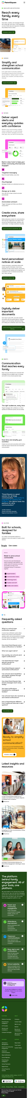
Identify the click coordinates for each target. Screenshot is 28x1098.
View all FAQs (6, 711)
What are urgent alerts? (10, 651)
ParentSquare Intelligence (5, 1022)
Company (17, 1019)
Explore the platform (8, 82)
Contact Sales (18, 1021)
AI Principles (5, 1026)
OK (3, 1095)
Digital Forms (5, 1066)
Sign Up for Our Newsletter (18, 1034)
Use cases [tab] (13, 545)
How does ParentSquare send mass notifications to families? (12, 646)
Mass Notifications (6, 1055)
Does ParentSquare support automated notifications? (11, 669)
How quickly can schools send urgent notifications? (12, 655)
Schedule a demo (7, 32)
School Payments (6, 1064)
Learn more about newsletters (10, 228)
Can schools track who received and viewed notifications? (12, 696)
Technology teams (11, 579)
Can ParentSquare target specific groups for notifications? (10, 662)
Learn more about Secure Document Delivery (12, 328)
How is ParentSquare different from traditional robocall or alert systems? (12, 703)
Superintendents (11, 573)
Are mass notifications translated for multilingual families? (10, 690)
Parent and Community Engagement (7, 1047)
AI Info (3, 1087)
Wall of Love (18, 1024)
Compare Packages (6, 1032)
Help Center (17, 1043)
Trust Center (18, 1045)
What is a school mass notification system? (9, 629)
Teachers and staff (12, 582)
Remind (16, 1026)
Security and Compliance (5, 1029)
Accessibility (21, 1087)
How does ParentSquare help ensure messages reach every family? (11, 682)
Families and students (12, 585)
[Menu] (24, 2)
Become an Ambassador (18, 1029)
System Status (18, 1047)
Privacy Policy (9, 1087)
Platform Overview (6, 1019)
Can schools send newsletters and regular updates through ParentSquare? (12, 675)
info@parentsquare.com (8, 1076)
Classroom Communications (6, 1051)
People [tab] (4, 545)
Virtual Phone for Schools (6, 1069)
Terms (15, 1087)
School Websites (6, 1057)
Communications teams (13, 576)
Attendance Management (5, 1043)
